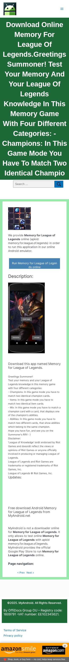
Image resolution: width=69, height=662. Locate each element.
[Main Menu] (62, 8)
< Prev (21, 572)
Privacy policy (13, 635)
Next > (30, 572)
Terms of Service (15, 630)
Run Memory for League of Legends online (34, 265)
